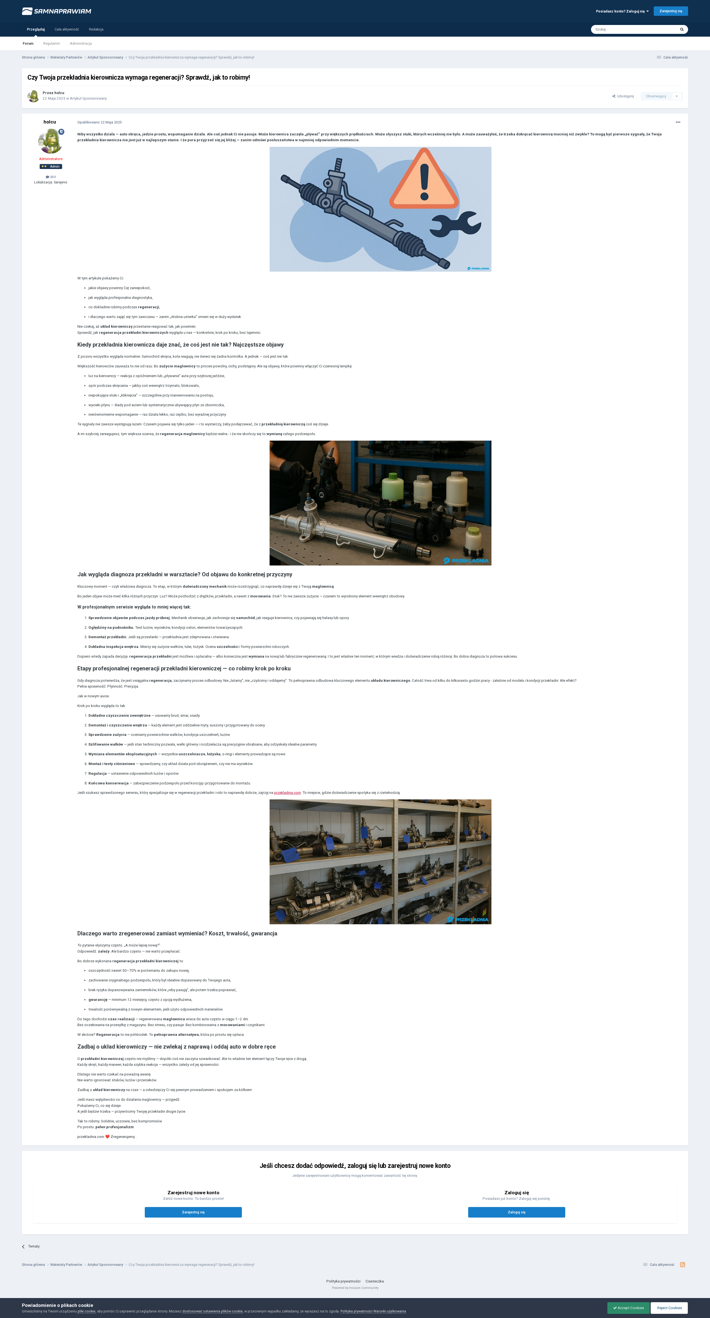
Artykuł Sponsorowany (88, 98)
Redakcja (96, 29)
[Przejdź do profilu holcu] (33, 96)
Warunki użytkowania (389, 1311)
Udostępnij (624, 96)
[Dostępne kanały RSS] (682, 1264)
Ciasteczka (375, 1281)
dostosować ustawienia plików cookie (212, 1311)
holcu (59, 93)
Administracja (81, 43)
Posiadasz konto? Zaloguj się (621, 11)
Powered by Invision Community (355, 1288)
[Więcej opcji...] (678, 122)
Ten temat (661, 29)
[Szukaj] (682, 29)
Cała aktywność (67, 29)
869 (52, 177)
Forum (28, 43)
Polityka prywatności (343, 1281)
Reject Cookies (669, 1308)
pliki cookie (86, 1311)
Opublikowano (99, 122)
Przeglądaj (36, 29)
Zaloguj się (517, 1212)
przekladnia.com (287, 793)
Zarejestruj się (671, 11)
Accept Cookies (630, 1308)
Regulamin (51, 43)
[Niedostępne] (380, 209)
